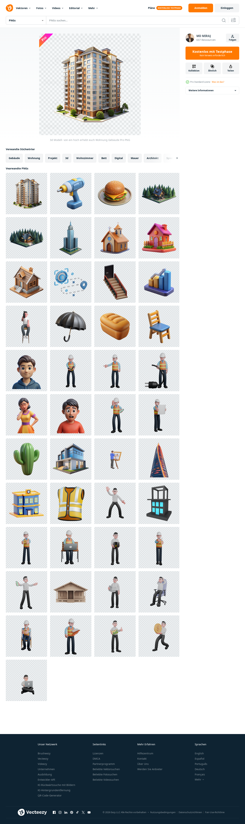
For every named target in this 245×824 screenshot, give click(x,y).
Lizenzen (98, 753)
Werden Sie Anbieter (149, 769)
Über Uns (143, 764)
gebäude (14, 158)
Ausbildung (45, 774)
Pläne (151, 8)
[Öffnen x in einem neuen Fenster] (83, 812)
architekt (152, 158)
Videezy (42, 764)
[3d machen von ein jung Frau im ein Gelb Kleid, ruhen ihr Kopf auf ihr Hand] (26, 414)
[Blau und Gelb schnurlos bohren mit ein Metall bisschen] (70, 193)
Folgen (232, 39)
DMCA (96, 758)
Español (199, 758)
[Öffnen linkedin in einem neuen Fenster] (65, 812)
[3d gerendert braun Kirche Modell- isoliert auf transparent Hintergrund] (115, 237)
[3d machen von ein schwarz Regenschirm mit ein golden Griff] (70, 326)
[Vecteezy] (9, 8)
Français (200, 774)
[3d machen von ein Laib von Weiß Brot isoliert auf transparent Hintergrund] (115, 326)
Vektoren (22, 8)
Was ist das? (218, 81)
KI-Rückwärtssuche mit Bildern (56, 785)
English (199, 753)
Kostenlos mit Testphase (212, 53)
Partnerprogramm (104, 764)
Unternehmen (46, 769)
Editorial (74, 8)
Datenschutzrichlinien (190, 812)
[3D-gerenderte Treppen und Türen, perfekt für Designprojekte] (115, 282)
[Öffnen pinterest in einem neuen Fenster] (71, 812)
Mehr (91, 8)
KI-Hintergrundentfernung (54, 790)
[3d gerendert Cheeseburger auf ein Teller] (115, 193)
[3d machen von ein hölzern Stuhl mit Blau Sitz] (159, 326)
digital (119, 158)
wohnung (34, 158)
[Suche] (224, 20)
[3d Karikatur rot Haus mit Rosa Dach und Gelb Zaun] (159, 237)
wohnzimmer (84, 158)
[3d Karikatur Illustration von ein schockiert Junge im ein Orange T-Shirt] (70, 414)
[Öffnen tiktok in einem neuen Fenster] (77, 812)
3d (66, 158)
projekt (52, 158)
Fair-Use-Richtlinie (215, 812)
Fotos (39, 8)
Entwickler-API (46, 779)
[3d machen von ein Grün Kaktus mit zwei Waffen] (26, 459)
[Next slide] (174, 158)
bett (104, 158)
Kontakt (142, 758)
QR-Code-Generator (50, 795)
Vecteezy (43, 758)
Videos (56, 8)
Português (201, 764)
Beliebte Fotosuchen (105, 774)
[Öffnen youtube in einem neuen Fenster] (89, 812)
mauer (135, 158)
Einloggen (227, 8)
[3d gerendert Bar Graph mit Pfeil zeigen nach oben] (159, 282)
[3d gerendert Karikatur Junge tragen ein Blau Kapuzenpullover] (26, 370)
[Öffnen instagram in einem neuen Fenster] (60, 812)
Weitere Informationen (201, 90)
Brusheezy (44, 753)
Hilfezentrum (145, 753)
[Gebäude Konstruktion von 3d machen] (159, 503)
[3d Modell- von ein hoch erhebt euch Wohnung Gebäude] (26, 193)
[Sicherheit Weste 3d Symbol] (70, 503)
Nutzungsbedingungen (163, 812)
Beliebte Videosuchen (106, 779)
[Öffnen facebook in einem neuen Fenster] (54, 812)
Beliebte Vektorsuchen (106, 769)
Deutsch (200, 769)
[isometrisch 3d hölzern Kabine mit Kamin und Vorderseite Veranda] (26, 282)
